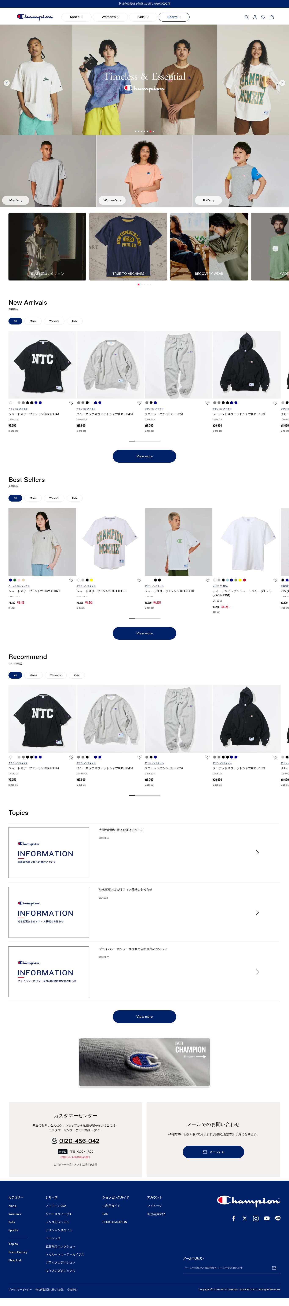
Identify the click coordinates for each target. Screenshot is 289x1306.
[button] (138, 284)
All (15, 321)
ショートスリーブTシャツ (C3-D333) (101, 591)
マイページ (154, 1206)
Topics (13, 1244)
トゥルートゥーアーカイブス (65, 1254)
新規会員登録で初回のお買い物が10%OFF (145, 3)
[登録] (274, 1268)
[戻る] (7, 83)
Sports (172, 17)
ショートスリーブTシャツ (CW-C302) (34, 591)
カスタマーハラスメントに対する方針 (75, 1164)
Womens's (55, 675)
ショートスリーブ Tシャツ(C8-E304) (33, 414)
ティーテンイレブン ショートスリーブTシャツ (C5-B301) (242, 593)
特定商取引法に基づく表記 (49, 1289)
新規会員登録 (156, 1214)
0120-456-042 (79, 1141)
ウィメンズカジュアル (19, 586)
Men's (75, 17)
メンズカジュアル (57, 1222)
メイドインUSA (220, 586)
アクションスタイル (18, 408)
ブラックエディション (60, 1262)
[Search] (247, 17)
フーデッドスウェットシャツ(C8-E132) (239, 414)
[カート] (272, 17)
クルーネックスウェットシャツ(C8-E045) (105, 414)
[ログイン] (255, 17)
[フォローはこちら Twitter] (245, 1218)
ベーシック (53, 1238)
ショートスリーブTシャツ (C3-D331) (169, 591)
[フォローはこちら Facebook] (234, 1218)
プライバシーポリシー (20, 1289)
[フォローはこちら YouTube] (267, 1218)
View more (144, 456)
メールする (216, 1152)
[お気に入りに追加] (71, 403)
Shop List (14, 1260)
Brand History (18, 1252)
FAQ (105, 1214)
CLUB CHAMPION (114, 1222)
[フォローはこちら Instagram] (256, 1218)
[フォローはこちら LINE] (278, 1218)
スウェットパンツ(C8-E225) (164, 414)
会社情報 (72, 1289)
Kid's (11, 1222)
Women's (109, 17)
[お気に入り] (263, 17)
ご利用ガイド (111, 1206)
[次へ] (282, 83)
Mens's (33, 675)
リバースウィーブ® (59, 1214)
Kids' (141, 17)
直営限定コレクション (60, 1246)
